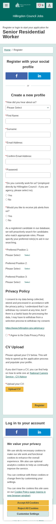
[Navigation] (6, 5)
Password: (12, 169)
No (9, 199)
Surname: (11, 129)
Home (7, 50)
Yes (10, 195)
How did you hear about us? (21, 102)
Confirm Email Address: (19, 156)
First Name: (12, 115)
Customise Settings (28, 514)
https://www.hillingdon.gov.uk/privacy (25, 328)
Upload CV (14, 389)
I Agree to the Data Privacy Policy (27, 335)
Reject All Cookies (28, 508)
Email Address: (14, 142)
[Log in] (49, 5)
